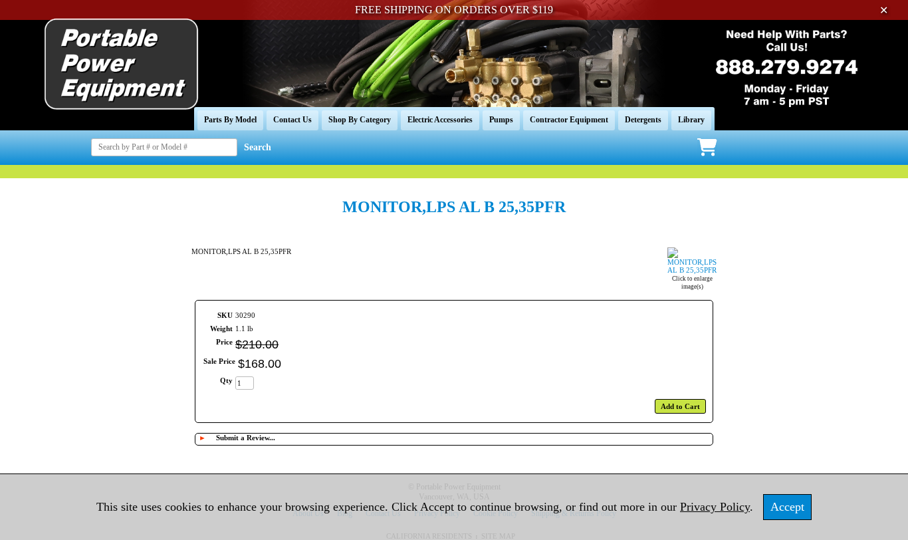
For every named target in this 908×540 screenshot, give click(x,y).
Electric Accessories (440, 119)
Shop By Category (359, 119)
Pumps (501, 119)
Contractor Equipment (569, 119)
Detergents (643, 119)
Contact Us (292, 119)
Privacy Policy (715, 506)
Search (257, 147)
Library (691, 119)
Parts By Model (230, 119)
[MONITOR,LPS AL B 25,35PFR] (692, 270)
